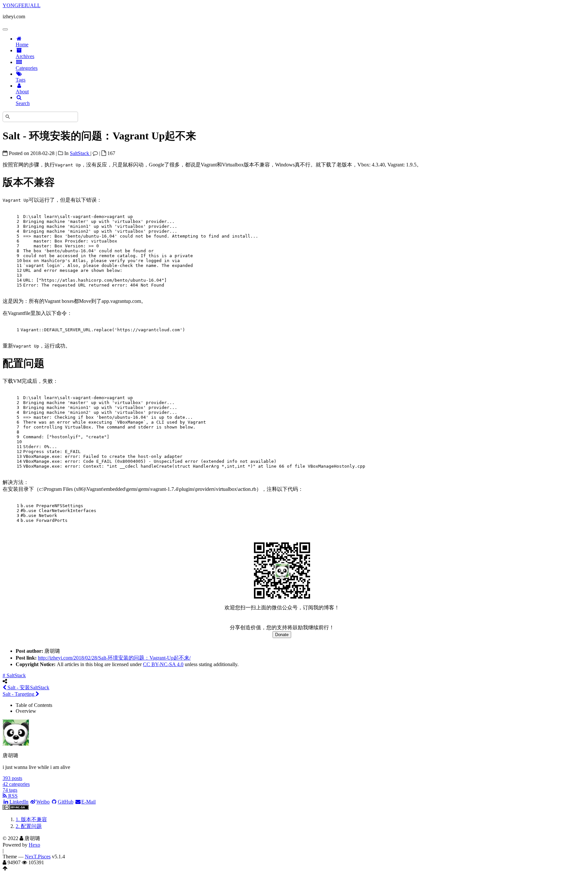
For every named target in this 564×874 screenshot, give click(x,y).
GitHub (65, 801)
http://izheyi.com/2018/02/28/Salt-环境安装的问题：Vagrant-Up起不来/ (114, 658)
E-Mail (88, 801)
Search (23, 103)
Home (22, 44)
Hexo (34, 845)
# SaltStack (14, 675)
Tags (20, 80)
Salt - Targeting (19, 694)
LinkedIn (18, 801)
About (22, 91)
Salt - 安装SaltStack (27, 687)
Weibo (43, 801)
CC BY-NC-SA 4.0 (163, 664)
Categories (27, 68)
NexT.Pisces (38, 856)
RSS (12, 796)
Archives (25, 56)
